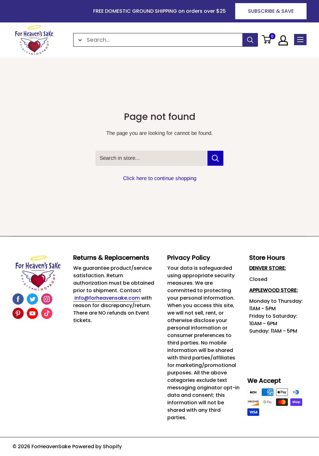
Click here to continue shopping (159, 178)
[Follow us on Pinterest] (18, 313)
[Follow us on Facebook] (18, 299)
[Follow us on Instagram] (46, 299)
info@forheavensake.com (106, 298)
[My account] (283, 40)
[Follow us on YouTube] (32, 313)
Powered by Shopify (97, 446)
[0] (266, 40)
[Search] (250, 40)
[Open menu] (300, 39)
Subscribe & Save (271, 11)
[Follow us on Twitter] (32, 299)
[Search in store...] (215, 158)
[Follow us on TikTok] (46, 313)
